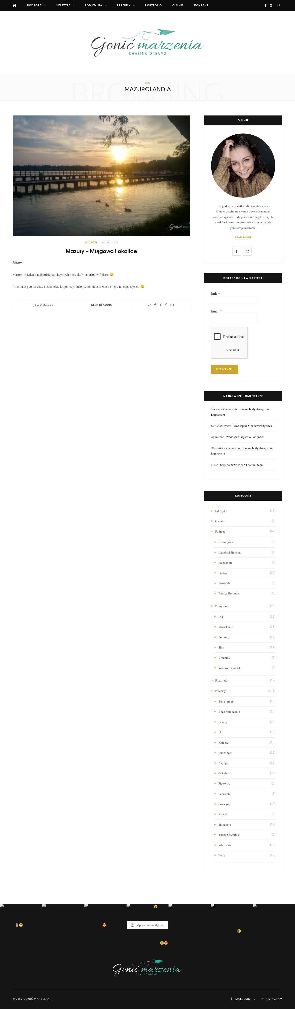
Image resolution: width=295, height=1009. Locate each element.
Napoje (222, 763)
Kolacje (223, 742)
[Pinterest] (166, 304)
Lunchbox (224, 753)
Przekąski (224, 804)
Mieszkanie (225, 627)
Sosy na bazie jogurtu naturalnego (241, 465)
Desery (222, 722)
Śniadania (224, 824)
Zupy (221, 855)
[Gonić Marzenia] (147, 42)
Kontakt (201, 5)
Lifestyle (63, 5)
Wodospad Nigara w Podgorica (253, 426)
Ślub (221, 647)
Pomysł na (93, 5)
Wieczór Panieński (230, 668)
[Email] (172, 304)
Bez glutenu (226, 701)
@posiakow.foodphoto (149, 925)
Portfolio (153, 5)
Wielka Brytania (228, 593)
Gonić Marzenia (44, 305)
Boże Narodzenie (229, 711)
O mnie (177, 5)
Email (216, 311)
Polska (222, 573)
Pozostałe (224, 583)
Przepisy (123, 5)
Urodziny (224, 657)
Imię (215, 293)
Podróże (34, 5)
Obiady (223, 773)
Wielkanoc (225, 845)
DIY (221, 617)
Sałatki (222, 814)
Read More (243, 237)
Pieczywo (224, 783)
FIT (220, 732)
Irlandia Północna (229, 552)
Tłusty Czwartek (228, 835)
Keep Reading (101, 305)
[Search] (278, 5)
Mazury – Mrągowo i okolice (101, 251)
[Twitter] (160, 304)
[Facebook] (155, 304)
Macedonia (225, 563)
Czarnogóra (225, 542)
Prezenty (223, 637)
